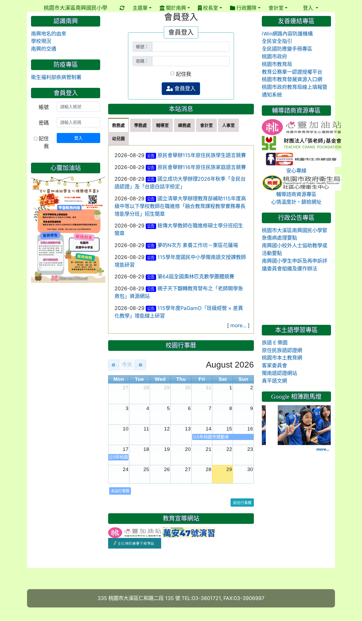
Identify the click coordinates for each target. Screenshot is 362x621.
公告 (150, 155)
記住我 (183, 74)
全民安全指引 (277, 41)
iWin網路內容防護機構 (287, 34)
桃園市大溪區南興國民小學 (75, 8)
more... (238, 325)
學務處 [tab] (140, 125)
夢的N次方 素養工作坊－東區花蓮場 (197, 245)
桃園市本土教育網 (282, 358)
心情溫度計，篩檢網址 (296, 202)
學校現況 (41, 41)
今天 (127, 365)
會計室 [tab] (206, 125)
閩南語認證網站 (279, 373)
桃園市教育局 (277, 64)
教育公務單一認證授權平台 (292, 72)
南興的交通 (43, 49)
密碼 (44, 123)
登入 (78, 138)
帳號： (142, 46)
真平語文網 (274, 381)
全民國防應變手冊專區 (287, 49)
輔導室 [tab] (162, 125)
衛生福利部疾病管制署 (56, 77)
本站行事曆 (120, 491)
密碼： (142, 61)
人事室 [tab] (228, 125)
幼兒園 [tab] (118, 138)
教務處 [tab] (118, 125)
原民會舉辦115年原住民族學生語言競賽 (201, 155)
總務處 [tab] (184, 125)
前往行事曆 (242, 502)
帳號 (44, 107)
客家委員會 (274, 365)
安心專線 (296, 170)
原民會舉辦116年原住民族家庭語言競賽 (201, 167)
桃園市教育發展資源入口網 (292, 79)
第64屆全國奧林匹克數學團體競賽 (195, 276)
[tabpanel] (181, 239)
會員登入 (184, 88)
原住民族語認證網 (282, 350)
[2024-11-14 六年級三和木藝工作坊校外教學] (304, 424)
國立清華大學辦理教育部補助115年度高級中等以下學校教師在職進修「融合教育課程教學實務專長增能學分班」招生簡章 (180, 206)
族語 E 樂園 (275, 342)
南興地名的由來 (48, 34)
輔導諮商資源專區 (296, 194)
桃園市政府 (274, 56)
